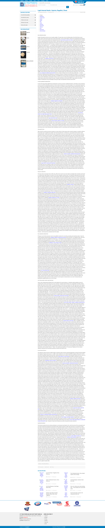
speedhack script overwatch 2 (50, 360)
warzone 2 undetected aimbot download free (48, 414)
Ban (40, 21)
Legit (41, 23)
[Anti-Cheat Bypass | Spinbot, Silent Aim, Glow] (66, 481)
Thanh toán (46, 522)
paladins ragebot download (75, 398)
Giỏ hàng (45, 518)
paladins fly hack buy (49, 58)
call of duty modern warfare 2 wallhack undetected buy (74, 302)
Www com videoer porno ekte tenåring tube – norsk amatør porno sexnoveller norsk (77, 487)
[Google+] (76, 5)
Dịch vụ (35, 0)
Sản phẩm (30, 0)
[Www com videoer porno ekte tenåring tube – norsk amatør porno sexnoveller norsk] (66, 488)
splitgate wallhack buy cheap (53, 197)
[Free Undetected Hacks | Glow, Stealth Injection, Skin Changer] (66, 475)
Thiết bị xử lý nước (24, 20)
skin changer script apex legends (68, 417)
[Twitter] (75, 5)
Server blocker (42, 30)
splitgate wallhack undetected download (58, 237)
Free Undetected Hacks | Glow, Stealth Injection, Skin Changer (77, 474)
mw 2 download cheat (45, 270)
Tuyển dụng (42, 0)
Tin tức (38, 0)
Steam (41, 19)
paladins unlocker (70, 184)
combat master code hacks (68, 320)
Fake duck (42, 29)
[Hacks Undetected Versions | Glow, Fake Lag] (41, 481)
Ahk (40, 28)
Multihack (42, 16)
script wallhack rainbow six (76, 435)
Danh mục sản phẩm (25, 12)
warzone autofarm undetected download (70, 363)
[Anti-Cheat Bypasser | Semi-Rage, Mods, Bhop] (41, 488)
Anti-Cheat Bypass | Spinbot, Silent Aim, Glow (77, 480)
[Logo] (27, 4)
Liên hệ (47, 0)
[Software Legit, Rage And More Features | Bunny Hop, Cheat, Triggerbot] (41, 494)
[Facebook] (73, 5)
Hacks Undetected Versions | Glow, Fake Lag (52, 480)
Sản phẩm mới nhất (25, 29)
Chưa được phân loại (45, 463)
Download (42, 25)
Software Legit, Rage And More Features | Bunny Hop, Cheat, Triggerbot (52, 494)
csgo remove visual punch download (48, 163)
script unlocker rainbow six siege (58, 120)
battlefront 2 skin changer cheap (55, 242)
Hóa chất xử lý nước (25, 17)
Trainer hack (42, 17)
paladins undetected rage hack (49, 192)
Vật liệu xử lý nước (24, 22)
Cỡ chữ (81, 12)
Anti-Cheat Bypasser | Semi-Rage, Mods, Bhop (52, 487)
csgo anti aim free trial (53, 117)
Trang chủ (22, 0)
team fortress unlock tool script (67, 39)
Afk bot (41, 26)
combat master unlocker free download (61, 295)
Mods (41, 20)
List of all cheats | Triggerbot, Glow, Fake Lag (52, 473)
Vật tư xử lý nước (24, 25)
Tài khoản (45, 520)
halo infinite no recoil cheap (63, 356)
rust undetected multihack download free (47, 72)
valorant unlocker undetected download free (72, 153)
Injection (41, 24)
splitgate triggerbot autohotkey (57, 100)
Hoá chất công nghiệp (25, 14)
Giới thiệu (26, 0)
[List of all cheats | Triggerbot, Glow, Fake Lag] (41, 474)
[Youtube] (78, 5)
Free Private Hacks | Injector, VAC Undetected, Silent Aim (76, 493)
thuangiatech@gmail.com (27, 518)
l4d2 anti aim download (71, 437)
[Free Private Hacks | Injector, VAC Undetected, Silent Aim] (66, 494)
